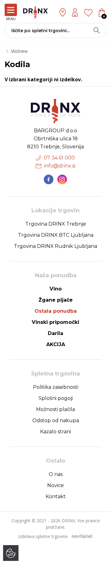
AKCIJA (55, 344)
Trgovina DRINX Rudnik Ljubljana (55, 246)
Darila (55, 333)
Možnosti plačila (55, 409)
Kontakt (56, 496)
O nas (56, 474)
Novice (55, 485)
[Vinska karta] (88, 12)
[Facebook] (49, 179)
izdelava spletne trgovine (43, 536)
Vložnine (19, 51)
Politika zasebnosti (55, 387)
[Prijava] (75, 12)
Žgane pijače (56, 300)
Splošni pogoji (56, 398)
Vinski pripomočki (55, 322)
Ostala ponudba (56, 311)
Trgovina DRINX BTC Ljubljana (55, 235)
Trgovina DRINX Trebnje (55, 224)
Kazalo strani (55, 432)
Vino (56, 289)
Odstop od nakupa (55, 420)
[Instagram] (62, 179)
